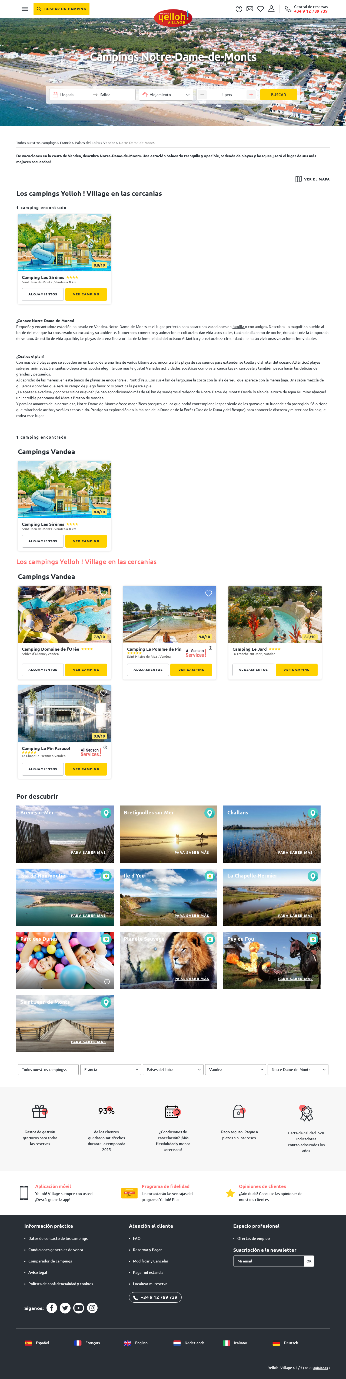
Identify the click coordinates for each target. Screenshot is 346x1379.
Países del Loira (160, 1069)
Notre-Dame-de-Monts (291, 1069)
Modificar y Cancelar (150, 1261)
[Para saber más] (65, 834)
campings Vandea (46, 451)
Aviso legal (37, 1272)
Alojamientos (43, 294)
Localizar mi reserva (150, 1284)
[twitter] (65, 1308)
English (141, 1343)
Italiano (240, 1343)
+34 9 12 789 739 (158, 1297)
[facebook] (51, 1308)
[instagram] (92, 1308)
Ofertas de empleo (253, 1238)
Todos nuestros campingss (44, 1069)
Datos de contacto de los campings (58, 1238)
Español (42, 1343)
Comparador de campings (50, 1261)
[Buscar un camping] (61, 9)
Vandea (215, 1069)
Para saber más (88, 852)
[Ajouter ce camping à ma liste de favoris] (103, 222)
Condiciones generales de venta (55, 1250)
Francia (90, 1069)
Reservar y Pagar (147, 1250)
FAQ (137, 1238)
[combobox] (166, 94)
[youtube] (78, 1308)
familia (238, 327)
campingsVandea (46, 576)
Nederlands (194, 1343)
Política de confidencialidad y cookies (60, 1284)
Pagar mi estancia (148, 1272)
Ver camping (86, 294)
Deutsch (290, 1343)
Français (92, 1343)
